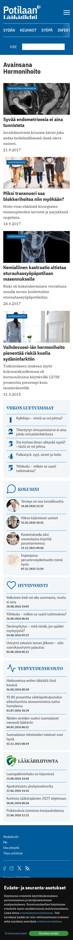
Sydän (9, 30)
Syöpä (47, 30)
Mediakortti (10, 837)
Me (5, 842)
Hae (13, 46)
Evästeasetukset (16, 933)
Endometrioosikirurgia (22, 88)
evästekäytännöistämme (36, 913)
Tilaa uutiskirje (13, 853)
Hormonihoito (17, 162)
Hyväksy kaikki (49, 933)
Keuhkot (28, 30)
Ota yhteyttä (11, 848)
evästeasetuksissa (49, 921)
